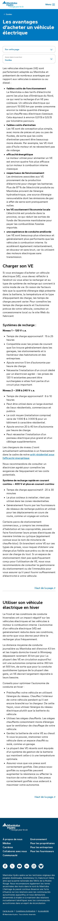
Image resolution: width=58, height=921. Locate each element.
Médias (7, 843)
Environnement (38, 839)
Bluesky (41, 865)
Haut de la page (44, 588)
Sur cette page (12, 49)
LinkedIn (26, 865)
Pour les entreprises (41, 847)
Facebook (5, 865)
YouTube (19, 865)
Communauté (10, 855)
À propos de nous (12, 839)
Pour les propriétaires (42, 843)
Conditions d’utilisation (25, 911)
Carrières (8, 847)
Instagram (33, 865)
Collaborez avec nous (15, 851)
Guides (9, 14)
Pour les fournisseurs (42, 851)
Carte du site (8, 911)
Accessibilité (43, 911)
